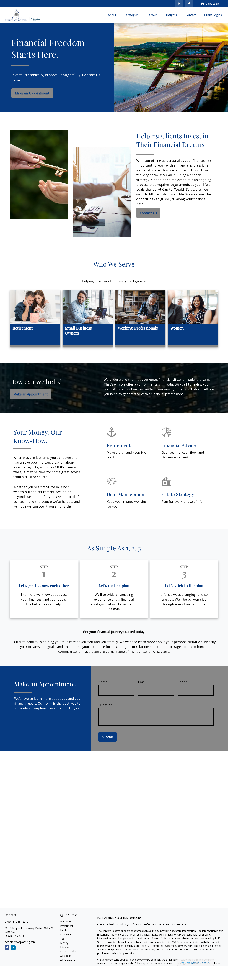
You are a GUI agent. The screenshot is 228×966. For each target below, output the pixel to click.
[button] (112, 15)
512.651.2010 (20, 921)
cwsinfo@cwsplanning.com (20, 942)
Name (102, 682)
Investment (66, 925)
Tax (62, 938)
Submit (107, 737)
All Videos (65, 955)
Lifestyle (65, 947)
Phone (182, 682)
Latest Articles (68, 951)
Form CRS (135, 918)
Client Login (212, 3)
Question (105, 705)
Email (142, 682)
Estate (64, 930)
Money (64, 943)
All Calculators (68, 960)
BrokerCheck (178, 924)
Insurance (65, 934)
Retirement (66, 921)
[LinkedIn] (179, 3)
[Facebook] (189, 3)
